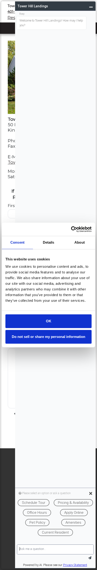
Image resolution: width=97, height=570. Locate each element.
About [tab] (79, 242)
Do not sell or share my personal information (48, 337)
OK (48, 321)
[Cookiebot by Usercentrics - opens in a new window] (71, 229)
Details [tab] (48, 242)
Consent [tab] (17, 242)
